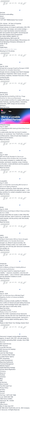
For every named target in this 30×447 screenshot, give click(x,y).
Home (1, 45)
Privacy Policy (4, 387)
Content (16, 38)
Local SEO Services (5, 347)
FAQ (1, 380)
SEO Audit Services (5, 344)
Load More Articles (5, 310)
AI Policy (2, 389)
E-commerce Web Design (7, 355)
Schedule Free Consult (16, 20)
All (2, 36)
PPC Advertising (20, 32)
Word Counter (4, 384)
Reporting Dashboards (6, 362)
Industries (3, 377)
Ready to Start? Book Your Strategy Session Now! (14, 323)
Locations (8, 14)
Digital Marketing (6, 38)
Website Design (5, 40)
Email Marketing (5, 42)
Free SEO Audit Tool (6, 386)
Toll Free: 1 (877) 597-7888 (8, 395)
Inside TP (3, 43)
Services (2, 12)
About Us (2, 373)
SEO (11, 36)
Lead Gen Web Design (6, 353)
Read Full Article (4, 107)
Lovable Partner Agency (7, 356)
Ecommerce (25, 40)
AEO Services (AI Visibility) (8, 349)
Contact (2, 18)
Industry (21, 42)
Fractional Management (7, 364)
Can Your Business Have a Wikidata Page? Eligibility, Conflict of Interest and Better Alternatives (12, 297)
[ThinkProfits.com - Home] (15, 6)
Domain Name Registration (7, 369)
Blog (12, 14)
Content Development (16, 34)
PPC (16, 36)
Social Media (16, 40)
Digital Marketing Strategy (7, 367)
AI (7, 36)
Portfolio (2, 14)
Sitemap (2, 391)
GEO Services (12, 32)
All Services (3, 382)
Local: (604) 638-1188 (6, 397)
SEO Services (4, 32)
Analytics (14, 42)
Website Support (5, 366)
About (1, 16)
